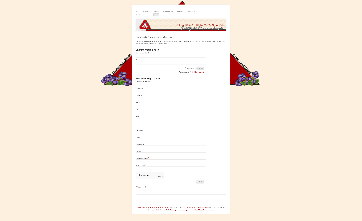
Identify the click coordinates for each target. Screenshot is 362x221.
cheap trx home (5, 220)
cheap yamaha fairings (85, 219)
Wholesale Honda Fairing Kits (27, 219)
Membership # (141, 165)
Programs (156, 11)
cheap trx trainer (15, 220)
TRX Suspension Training (41, 220)
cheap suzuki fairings (43, 219)
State (138, 116)
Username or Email (142, 53)
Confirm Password (142, 158)
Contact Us (180, 11)
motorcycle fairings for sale (8, 219)
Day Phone (140, 130)
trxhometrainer (66, 220)
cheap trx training (27, 220)
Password (139, 60)
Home (137, 11)
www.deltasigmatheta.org (177, 207)
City (137, 109)
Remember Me (192, 68)
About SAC (146, 11)
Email (138, 137)
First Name (140, 88)
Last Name (140, 95)
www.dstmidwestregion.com (217, 207)
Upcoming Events (168, 11)
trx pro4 (51, 220)
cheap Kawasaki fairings (70, 219)
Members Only (192, 11)
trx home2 (57, 220)
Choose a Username (143, 81)
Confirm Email (141, 144)
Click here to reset (198, 72)
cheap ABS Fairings (56, 219)
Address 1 (139, 102)
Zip (137, 123)
